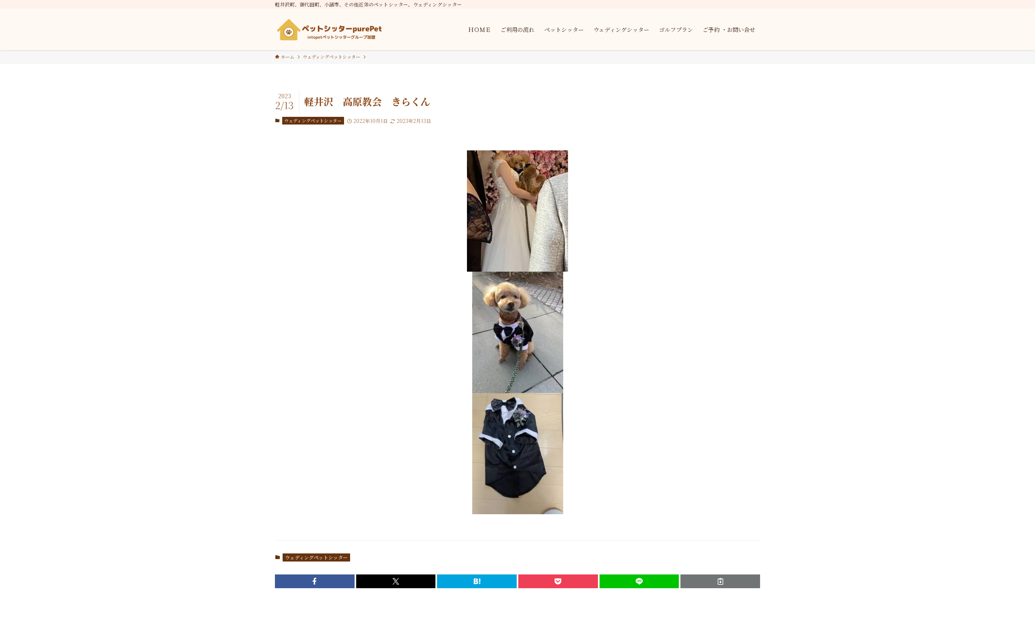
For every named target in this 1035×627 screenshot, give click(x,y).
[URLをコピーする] (720, 581)
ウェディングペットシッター (313, 120)
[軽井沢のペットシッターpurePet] (329, 29)
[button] (315, 581)
